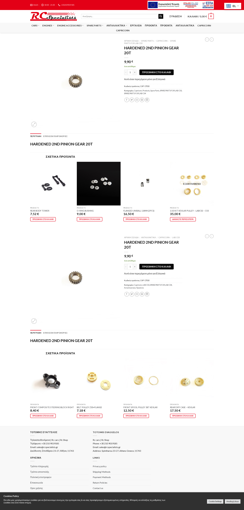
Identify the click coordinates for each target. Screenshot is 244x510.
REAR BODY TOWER (39, 211)
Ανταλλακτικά (115, 25)
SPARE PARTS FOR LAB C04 (135, 93)
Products (146, 90)
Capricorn (204, 25)
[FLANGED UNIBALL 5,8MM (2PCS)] (145, 183)
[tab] (35, 136)
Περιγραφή (35, 136)
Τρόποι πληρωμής (39, 466)
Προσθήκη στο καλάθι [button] (43, 219)
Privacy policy (99, 466)
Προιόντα (151, 25)
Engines (47, 25)
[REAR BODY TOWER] (52, 183)
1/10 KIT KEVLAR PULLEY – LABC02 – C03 (189, 211)
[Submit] (160, 16)
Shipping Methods (101, 471)
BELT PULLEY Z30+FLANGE (89, 407)
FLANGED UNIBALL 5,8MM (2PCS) (138, 211)
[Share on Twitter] (131, 100)
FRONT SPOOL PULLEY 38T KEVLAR (140, 407)
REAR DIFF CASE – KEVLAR (182, 407)
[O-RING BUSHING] (99, 183)
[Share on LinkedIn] (147, 100)
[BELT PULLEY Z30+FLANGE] (99, 380)
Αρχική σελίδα (131, 41)
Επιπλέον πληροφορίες (55, 136)
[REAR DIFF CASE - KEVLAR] (192, 380)
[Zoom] (34, 124)
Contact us (98, 488)
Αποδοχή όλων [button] (232, 501)
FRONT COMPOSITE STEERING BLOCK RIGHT (52, 407)
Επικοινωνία (36, 482)
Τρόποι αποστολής (39, 471)
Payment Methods (102, 477)
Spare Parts (94, 25)
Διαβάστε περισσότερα (183, 219)
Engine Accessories (69, 25)
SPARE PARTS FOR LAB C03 (171, 90)
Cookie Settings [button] (215, 501)
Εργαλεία (136, 25)
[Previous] (30, 195)
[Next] (214, 195)
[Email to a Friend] (137, 100)
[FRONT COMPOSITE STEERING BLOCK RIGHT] (52, 380)
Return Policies (100, 482)
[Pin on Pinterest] (142, 100)
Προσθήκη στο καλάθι (156, 72)
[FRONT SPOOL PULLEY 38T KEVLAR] (145, 380)
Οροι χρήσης (36, 488)
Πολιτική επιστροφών (40, 477)
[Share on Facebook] (126, 100)
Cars (34, 25)
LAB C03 (176, 237)
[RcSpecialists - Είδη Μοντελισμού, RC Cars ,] (53, 16)
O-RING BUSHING (85, 211)
